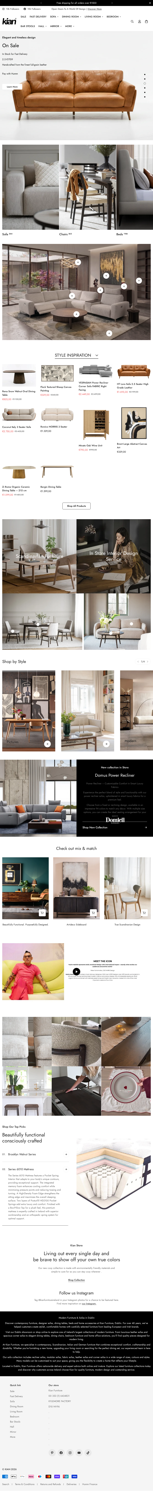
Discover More (95, 9)
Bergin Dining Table (50, 487)
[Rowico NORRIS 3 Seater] (57, 414)
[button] (146, 21)
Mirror (54, 26)
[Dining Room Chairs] (87, 187)
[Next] (112, 3)
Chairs (65, 234)
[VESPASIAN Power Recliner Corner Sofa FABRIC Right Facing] (96, 371)
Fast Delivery (38, 16)
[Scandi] (106, 744)
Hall (41, 26)
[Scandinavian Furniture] (87, 710)
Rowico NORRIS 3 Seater (53, 426)
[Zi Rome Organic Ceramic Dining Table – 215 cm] (19, 471)
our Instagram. (89, 1303)
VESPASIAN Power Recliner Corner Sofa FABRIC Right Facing (93, 386)
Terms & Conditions (24, 1484)
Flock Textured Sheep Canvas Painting (55, 388)
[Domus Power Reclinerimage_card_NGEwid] (114, 798)
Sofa (53, 16)
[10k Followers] (61, 1452)
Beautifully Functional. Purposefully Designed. (26, 924)
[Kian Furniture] (9, 21)
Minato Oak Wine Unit (90, 445)
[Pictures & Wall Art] (28, 710)
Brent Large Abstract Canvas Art (132, 445)
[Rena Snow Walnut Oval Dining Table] (19, 375)
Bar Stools (28, 26)
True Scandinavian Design (127, 924)
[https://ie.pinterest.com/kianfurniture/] (52, 1452)
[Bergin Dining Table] (57, 471)
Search (5, 1484)
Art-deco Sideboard (76, 924)
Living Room (93, 16)
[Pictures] (47, 744)
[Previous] (41, 3)
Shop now (14, 98)
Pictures (13, 741)
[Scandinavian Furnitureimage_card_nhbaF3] (39, 556)
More (68, 26)
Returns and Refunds (50, 1484)
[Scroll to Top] (147, 1494)
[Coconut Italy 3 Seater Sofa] (19, 414)
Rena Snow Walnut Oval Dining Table (18, 393)
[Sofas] (30, 187)
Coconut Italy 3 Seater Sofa (16, 427)
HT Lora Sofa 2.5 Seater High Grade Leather (133, 385)
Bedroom (112, 16)
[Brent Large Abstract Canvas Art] (134, 423)
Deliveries (71, 1484)
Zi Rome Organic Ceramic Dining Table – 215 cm (16, 488)
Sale (23, 16)
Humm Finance (89, 1484)
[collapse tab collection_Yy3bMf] (66, 1154)
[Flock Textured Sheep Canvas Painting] (57, 373)
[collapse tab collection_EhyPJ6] (66, 1169)
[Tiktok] (88, 1452)
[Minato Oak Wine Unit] (96, 424)
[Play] (76, 971)
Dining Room (70, 16)
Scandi (71, 741)
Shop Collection (76, 1280)
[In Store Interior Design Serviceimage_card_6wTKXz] (113, 556)
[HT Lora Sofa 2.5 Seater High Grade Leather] (134, 371)
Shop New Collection (94, 827)
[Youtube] (79, 1452)
